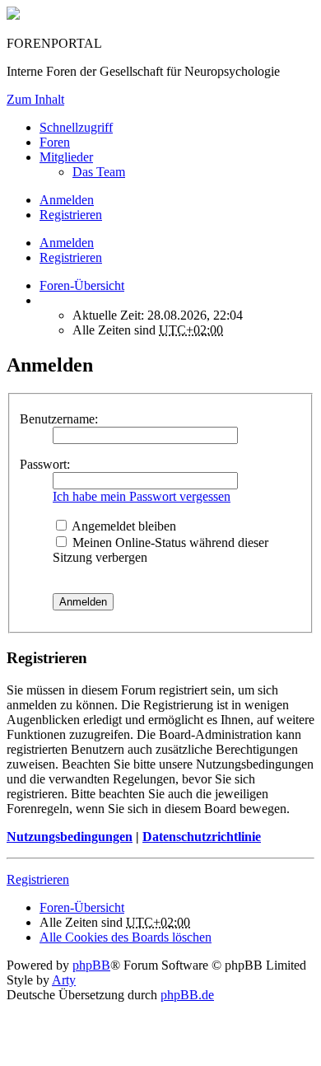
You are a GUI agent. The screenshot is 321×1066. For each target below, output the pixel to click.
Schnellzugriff (76, 127)
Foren (55, 142)
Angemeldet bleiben (122, 526)
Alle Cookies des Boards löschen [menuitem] (126, 937)
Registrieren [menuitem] (71, 215)
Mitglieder (66, 157)
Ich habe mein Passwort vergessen (141, 496)
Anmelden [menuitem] (67, 200)
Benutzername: (59, 419)
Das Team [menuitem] (98, 172)
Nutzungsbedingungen (70, 837)
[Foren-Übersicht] (13, 15)
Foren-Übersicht (82, 907)
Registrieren (71, 257)
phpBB (91, 965)
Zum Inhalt (35, 99)
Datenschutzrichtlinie (201, 837)
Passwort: (45, 464)
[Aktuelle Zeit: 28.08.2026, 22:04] (44, 300)
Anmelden (67, 243)
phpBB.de (187, 995)
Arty (64, 980)
